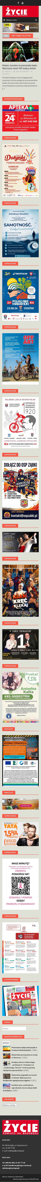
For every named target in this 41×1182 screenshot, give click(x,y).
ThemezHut (19, 1177)
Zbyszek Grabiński (22, 71)
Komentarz (6, 74)
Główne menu (11, 20)
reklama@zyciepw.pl (10, 1168)
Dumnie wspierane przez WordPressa (26, 1179)
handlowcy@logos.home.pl (19, 1165)
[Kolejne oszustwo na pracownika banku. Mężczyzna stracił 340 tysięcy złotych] (20, 51)
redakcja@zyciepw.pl (16, 1151)
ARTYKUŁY (6, 1043)
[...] (3, 88)
